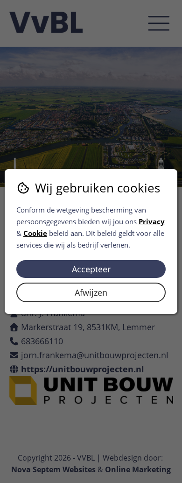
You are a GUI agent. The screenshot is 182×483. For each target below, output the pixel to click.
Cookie (35, 233)
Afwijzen (91, 292)
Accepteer (91, 269)
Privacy (152, 221)
